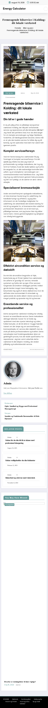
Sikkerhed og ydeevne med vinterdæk (20, 478)
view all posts (7, 393)
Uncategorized (14, 504)
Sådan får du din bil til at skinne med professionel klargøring (19, 441)
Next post (7, 413)
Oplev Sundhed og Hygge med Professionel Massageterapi (21, 407)
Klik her (40, 130)
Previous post (9, 403)
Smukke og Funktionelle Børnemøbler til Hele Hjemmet (22, 417)
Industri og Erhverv (11, 701)
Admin (23, 93)
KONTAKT (22, 704)
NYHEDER (6, 699)
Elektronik (15, 699)
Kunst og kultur (24, 701)
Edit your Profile (33, 388)
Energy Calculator (14, 8)
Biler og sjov (9, 93)
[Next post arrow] (42, 417)
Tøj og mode (36, 701)
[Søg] (46, 9)
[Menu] (39, 9)
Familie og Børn (26, 699)
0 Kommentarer (10, 97)
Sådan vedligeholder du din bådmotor (20, 460)
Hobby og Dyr (38, 699)
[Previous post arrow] (42, 406)
